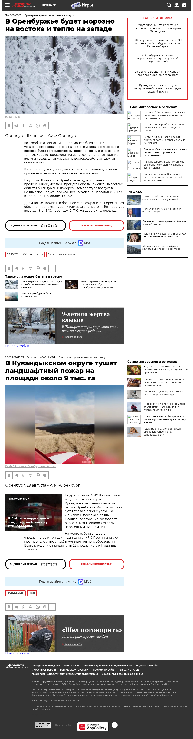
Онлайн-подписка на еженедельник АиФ (107, 665)
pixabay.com (12, 116)
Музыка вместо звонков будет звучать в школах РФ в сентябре (161, 247)
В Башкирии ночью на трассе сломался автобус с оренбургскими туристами (98, 284)
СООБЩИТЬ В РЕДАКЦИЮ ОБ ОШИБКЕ (122, 674)
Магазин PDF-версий (44, 670)
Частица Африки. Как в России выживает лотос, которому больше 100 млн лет (164, 139)
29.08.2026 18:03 (14, 357)
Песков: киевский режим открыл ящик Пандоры (161, 210)
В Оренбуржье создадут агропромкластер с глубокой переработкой (157, 58)
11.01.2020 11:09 (13, 15)
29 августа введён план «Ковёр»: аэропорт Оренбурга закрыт (157, 73)
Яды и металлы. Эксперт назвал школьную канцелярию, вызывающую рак (162, 431)
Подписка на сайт (147, 665)
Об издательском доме (46, 665)
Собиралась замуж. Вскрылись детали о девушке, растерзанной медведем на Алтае (163, 177)
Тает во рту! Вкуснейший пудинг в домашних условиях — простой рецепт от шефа (164, 382)
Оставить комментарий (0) (96, 225)
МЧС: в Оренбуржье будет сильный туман (37, 295)
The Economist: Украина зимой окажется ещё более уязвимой (160, 198)
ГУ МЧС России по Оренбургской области (30, 466)
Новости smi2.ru (17, 346)
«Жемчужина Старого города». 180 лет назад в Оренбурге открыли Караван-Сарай (158, 43)
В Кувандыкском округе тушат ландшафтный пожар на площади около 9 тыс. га (157, 88)
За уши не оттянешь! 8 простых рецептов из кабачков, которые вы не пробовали (166, 369)
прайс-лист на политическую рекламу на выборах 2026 (65, 674)
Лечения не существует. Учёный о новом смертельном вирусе (163, 393)
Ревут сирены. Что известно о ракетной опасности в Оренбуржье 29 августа (157, 28)
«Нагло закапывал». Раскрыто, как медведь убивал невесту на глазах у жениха (165, 419)
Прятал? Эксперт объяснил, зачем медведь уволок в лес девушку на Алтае (164, 127)
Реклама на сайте (103, 670)
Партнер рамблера (64, 725)
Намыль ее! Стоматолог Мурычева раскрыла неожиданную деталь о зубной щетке (164, 164)
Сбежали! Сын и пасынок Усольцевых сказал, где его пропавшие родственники (166, 152)
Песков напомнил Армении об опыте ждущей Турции (164, 222)
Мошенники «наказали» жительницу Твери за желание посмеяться (164, 235)
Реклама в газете (129, 670)
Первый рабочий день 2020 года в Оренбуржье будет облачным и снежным (41, 284)
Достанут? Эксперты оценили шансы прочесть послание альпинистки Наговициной (165, 115)
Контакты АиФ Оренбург (74, 670)
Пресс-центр (71, 665)
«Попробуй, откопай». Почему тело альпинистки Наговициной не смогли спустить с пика (164, 406)
